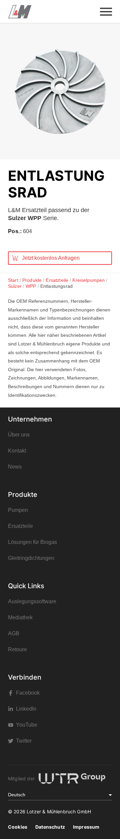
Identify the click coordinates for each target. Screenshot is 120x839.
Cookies (17, 827)
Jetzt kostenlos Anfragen (51, 258)
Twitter (24, 741)
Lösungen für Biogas (32, 542)
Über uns (19, 435)
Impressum (86, 827)
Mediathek (20, 617)
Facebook (28, 693)
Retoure (17, 649)
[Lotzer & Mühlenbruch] (20, 11)
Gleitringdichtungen (31, 558)
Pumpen (18, 510)
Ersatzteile (20, 526)
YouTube (26, 725)
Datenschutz (50, 827)
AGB (13, 633)
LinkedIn (26, 709)
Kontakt (17, 451)
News (15, 467)
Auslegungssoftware (32, 601)
